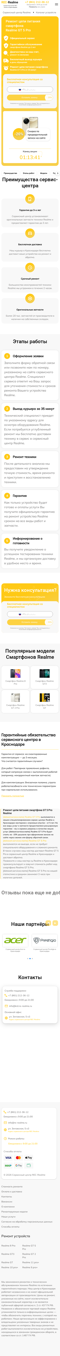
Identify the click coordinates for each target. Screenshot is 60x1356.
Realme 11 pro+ (30, 1262)
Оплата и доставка (11, 1191)
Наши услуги (8, 1216)
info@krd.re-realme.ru (20, 1006)
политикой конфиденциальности (30, 105)
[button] (48, 923)
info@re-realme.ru (17, 1122)
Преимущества (10, 173)
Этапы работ (28, 173)
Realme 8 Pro (8, 1245)
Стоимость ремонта (11, 1186)
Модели (43, 173)
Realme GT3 (7, 1254)
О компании (8, 1206)
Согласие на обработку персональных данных (26, 1221)
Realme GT (7, 1262)
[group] (15, 943)
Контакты (6, 1196)
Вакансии (6, 1201)
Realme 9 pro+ (30, 1267)
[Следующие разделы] (58, 173)
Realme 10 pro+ (9, 1267)
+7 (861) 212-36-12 (37, 2)
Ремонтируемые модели (14, 1211)
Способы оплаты (10, 1226)
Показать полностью (12, 795)
